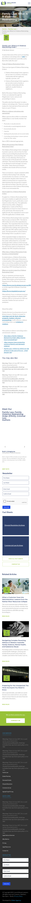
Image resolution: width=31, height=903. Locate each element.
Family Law (8, 412)
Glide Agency (16, 900)
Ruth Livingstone (8, 451)
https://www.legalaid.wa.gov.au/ (13, 291)
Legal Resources (6, 847)
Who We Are (5, 839)
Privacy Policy (18, 896)
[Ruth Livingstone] (15, 435)
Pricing (4, 843)
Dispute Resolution (7, 784)
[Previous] (5, 446)
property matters (8, 318)
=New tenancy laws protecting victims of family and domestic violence (14, 344)
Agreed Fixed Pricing (7, 791)
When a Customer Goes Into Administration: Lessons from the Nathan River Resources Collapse (15, 599)
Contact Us (5, 850)
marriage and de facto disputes (13, 316)
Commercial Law (6, 787)
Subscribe (6, 507)
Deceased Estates (6, 780)
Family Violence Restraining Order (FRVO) (12, 414)
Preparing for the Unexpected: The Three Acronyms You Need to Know (15, 688)
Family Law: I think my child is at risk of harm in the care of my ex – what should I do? (16, 350)
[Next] (24, 446)
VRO (23, 57)
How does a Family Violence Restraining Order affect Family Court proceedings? (14, 338)
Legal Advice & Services (8, 835)
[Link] (15, 50)
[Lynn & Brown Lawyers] (8, 3)
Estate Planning (6, 776)
